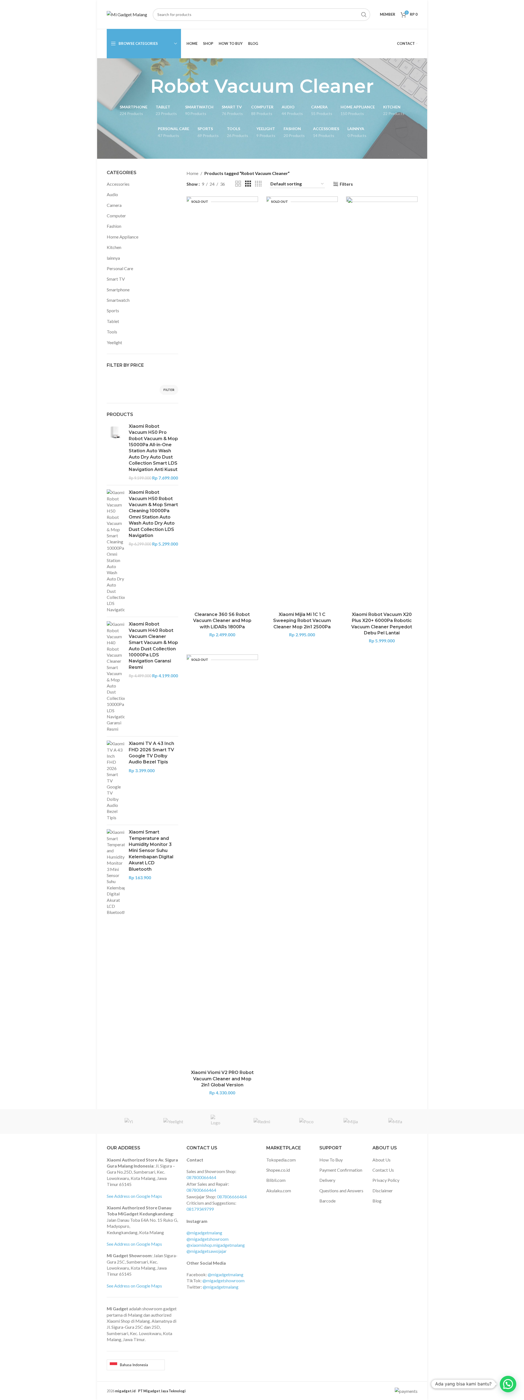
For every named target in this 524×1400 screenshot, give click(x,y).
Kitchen (114, 247)
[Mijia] (351, 1121)
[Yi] (129, 1121)
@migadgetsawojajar (206, 1251)
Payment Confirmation (340, 1169)
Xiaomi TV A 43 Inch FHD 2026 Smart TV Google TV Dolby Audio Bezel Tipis (151, 753)
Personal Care (120, 268)
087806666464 (232, 1196)
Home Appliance (122, 236)
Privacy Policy (385, 1180)
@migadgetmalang (204, 1232)
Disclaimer (382, 1190)
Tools (112, 331)
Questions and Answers (341, 1190)
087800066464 (201, 1177)
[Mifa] (395, 1121)
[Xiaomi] (217, 1121)
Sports (113, 310)
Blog (377, 1200)
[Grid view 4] (258, 184)
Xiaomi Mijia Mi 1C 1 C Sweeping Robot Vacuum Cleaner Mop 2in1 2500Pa (302, 620)
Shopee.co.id (278, 1169)
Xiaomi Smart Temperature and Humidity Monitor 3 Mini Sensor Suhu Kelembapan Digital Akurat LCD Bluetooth (151, 850)
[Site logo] (127, 14)
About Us (381, 1159)
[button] (508, 1384)
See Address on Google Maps (134, 1196)
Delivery (327, 1180)
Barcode (327, 1200)
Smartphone (118, 289)
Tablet (113, 321)
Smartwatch (118, 300)
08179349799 (200, 1209)
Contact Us (383, 1169)
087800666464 (201, 1190)
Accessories (118, 184)
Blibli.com (276, 1180)
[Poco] (306, 1121)
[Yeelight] (173, 1121)
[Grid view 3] (248, 184)
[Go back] (143, 86)
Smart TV (116, 278)
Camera (114, 205)
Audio (112, 194)
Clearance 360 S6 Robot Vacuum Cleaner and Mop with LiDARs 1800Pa (222, 620)
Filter (168, 390)
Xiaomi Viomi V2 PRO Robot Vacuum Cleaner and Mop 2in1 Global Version (222, 1078)
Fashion (114, 226)
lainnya (113, 258)
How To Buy (331, 1159)
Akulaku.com (278, 1190)
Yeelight (114, 342)
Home (192, 173)
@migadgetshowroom (207, 1239)
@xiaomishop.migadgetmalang (215, 1245)
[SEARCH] (364, 14)
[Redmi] (262, 1121)
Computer (116, 215)
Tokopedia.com (281, 1159)
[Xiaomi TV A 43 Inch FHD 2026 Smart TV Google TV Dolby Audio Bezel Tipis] (116, 781)
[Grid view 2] (238, 184)
